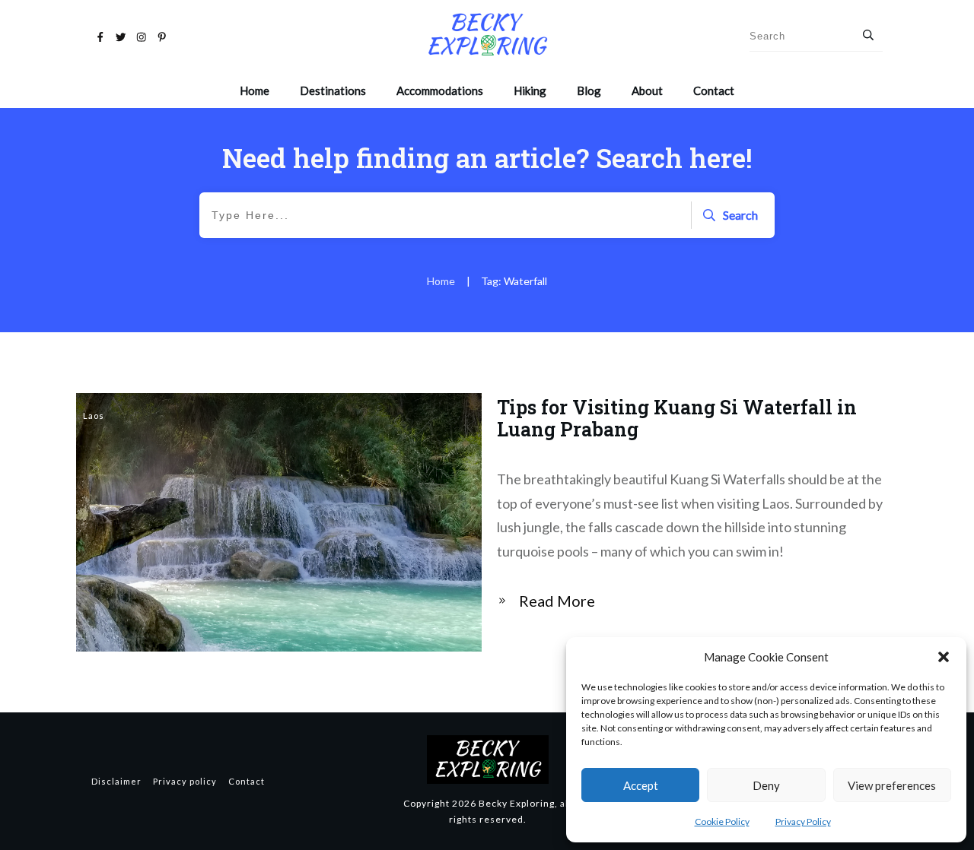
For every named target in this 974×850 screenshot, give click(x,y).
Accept (640, 785)
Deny (766, 785)
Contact (246, 781)
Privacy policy (185, 781)
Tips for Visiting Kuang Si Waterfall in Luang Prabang (487, 522)
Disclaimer (116, 781)
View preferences (892, 785)
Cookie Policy (722, 821)
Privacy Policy (803, 821)
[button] (943, 656)
